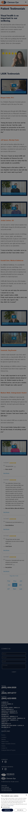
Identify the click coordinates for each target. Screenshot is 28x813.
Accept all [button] (7, 810)
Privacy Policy (10, 805)
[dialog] (14, 803)
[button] (14, 807)
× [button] (26, 795)
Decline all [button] (20, 810)
